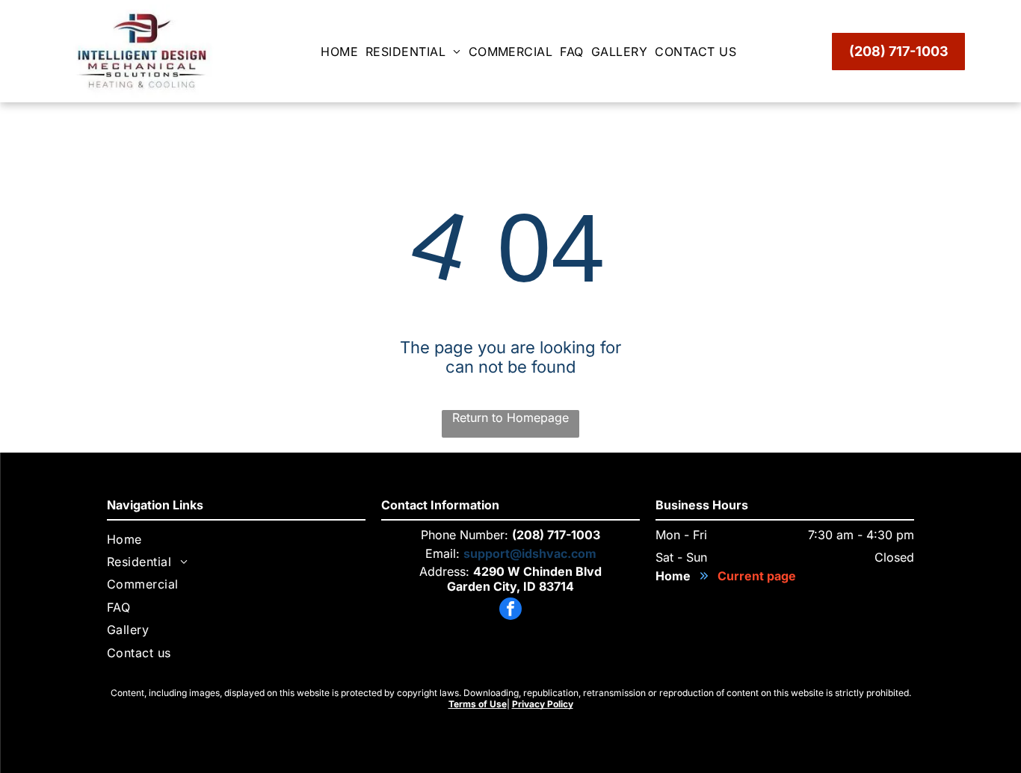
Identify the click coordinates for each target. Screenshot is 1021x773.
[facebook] (510, 610)
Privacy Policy (542, 704)
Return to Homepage (510, 417)
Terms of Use (477, 704)
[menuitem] (343, 51)
